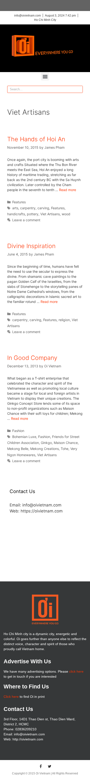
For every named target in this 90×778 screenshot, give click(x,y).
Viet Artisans (50, 214)
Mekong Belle (17, 449)
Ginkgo (46, 443)
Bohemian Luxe (24, 437)
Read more (67, 190)
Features (19, 202)
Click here (11, 696)
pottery (32, 214)
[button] (45, 76)
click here (76, 671)
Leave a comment (26, 220)
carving (43, 208)
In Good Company (32, 357)
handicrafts (16, 214)
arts (15, 208)
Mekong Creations (44, 449)
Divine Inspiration (31, 246)
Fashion (18, 431)
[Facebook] (40, 766)
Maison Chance (66, 443)
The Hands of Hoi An (36, 139)
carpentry (28, 208)
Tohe (64, 449)
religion (64, 320)
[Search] (79, 89)
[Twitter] (49, 766)
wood (66, 214)
